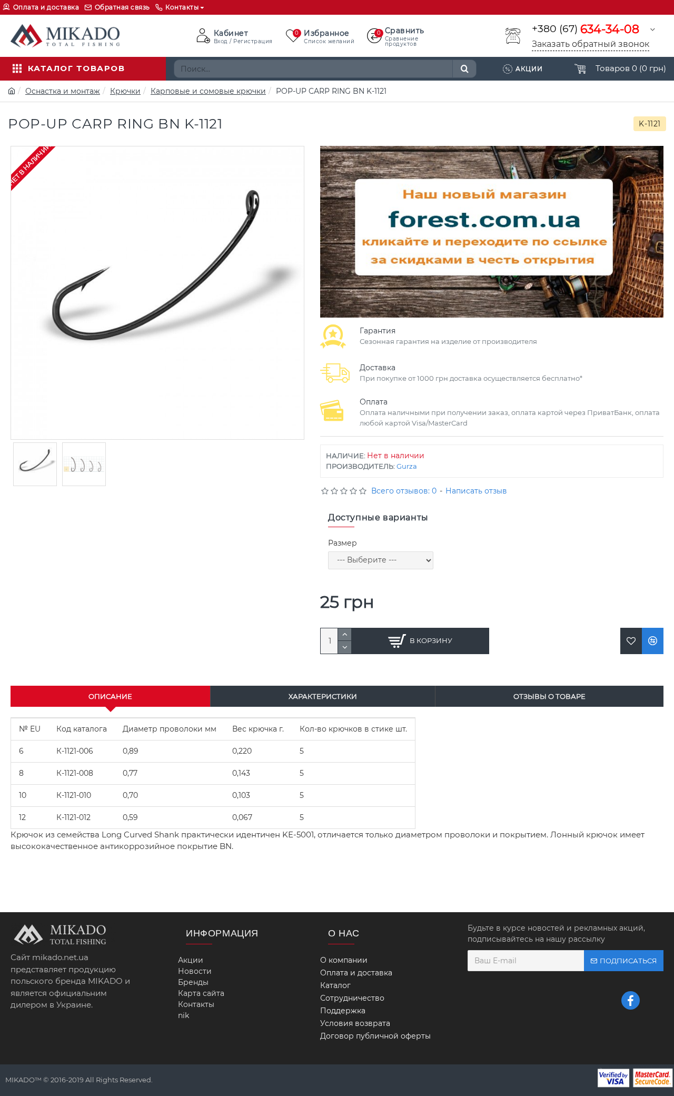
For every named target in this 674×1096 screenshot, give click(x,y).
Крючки (125, 91)
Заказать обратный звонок (590, 44)
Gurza (407, 466)
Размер (342, 543)
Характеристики (323, 696)
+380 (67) (585, 29)
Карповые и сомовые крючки (208, 91)
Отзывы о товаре (549, 696)
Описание (110, 696)
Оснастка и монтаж (62, 91)
